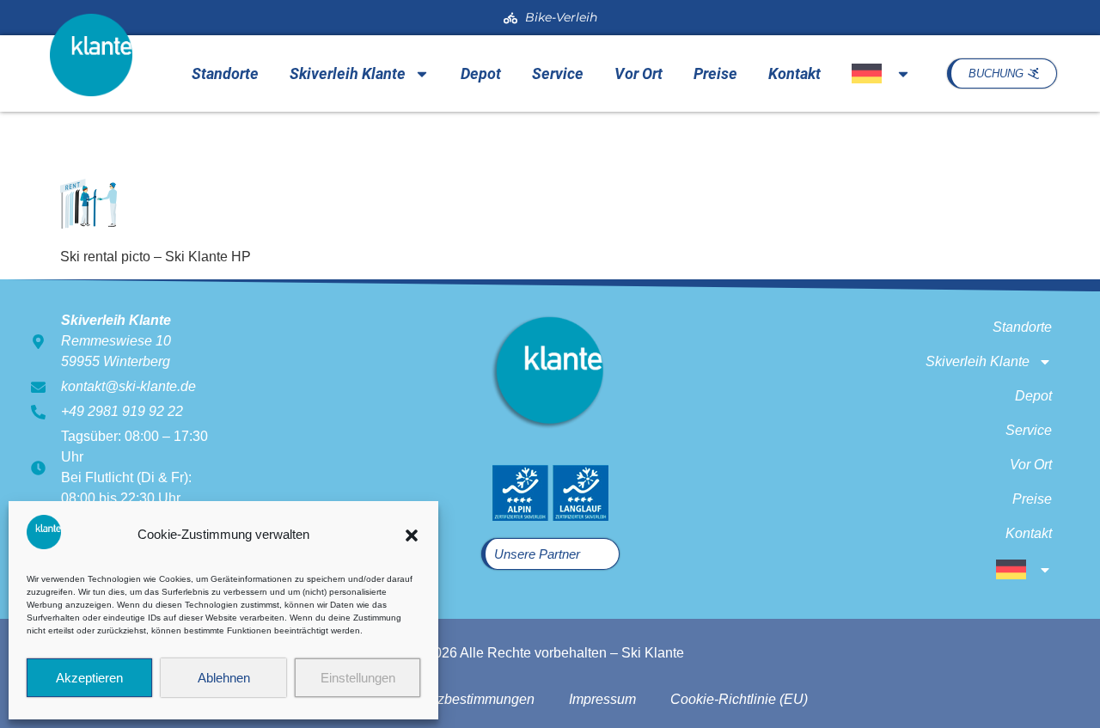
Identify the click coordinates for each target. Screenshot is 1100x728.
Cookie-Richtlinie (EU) (739, 699)
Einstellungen (358, 677)
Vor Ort (638, 73)
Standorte (225, 73)
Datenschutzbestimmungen (451, 699)
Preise (715, 73)
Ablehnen (224, 677)
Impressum (602, 699)
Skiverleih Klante (348, 73)
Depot (481, 73)
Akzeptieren (89, 677)
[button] (411, 535)
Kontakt (794, 73)
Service (558, 73)
